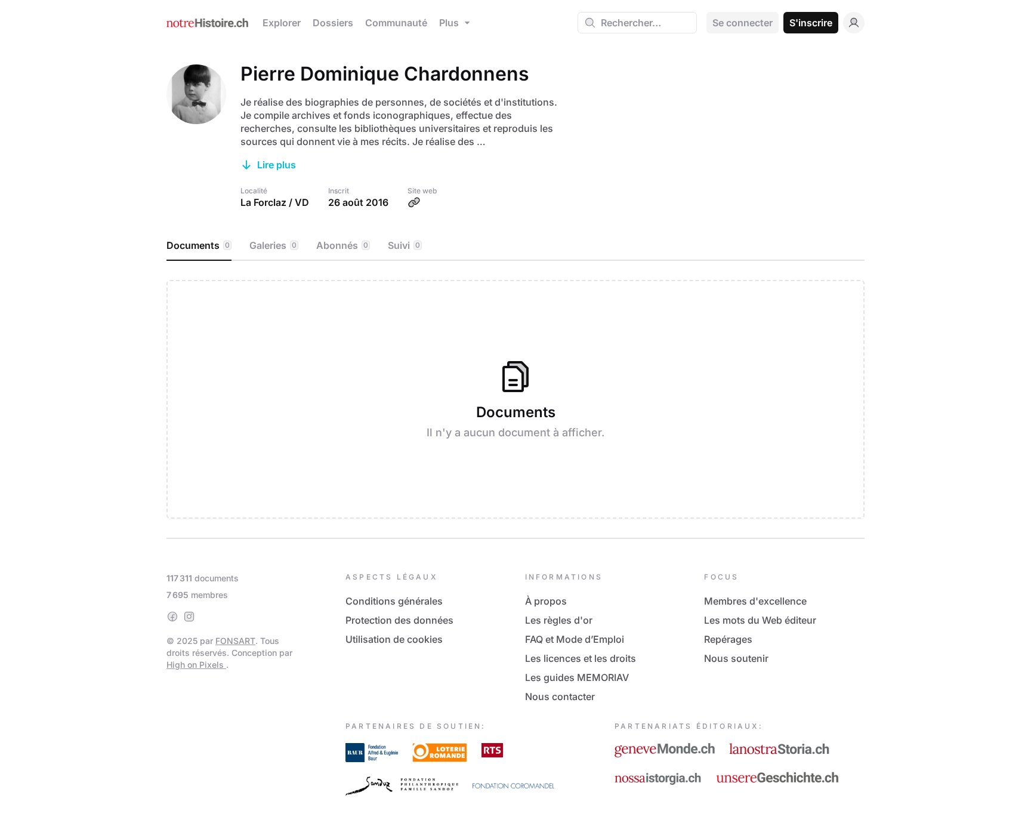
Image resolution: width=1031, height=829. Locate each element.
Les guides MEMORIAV (577, 677)
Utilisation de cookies (394, 639)
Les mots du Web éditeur (760, 620)
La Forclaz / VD (274, 202)
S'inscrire (810, 23)
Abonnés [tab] (342, 245)
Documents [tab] (198, 245)
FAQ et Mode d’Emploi (574, 639)
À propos (546, 601)
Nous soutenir (736, 658)
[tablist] (515, 246)
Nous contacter (560, 696)
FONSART (235, 641)
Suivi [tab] (404, 245)
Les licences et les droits (580, 658)
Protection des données (399, 620)
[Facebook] (172, 616)
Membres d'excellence (755, 601)
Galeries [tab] (273, 245)
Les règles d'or (558, 620)
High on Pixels (196, 664)
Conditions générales (394, 601)
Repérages (728, 639)
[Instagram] (189, 616)
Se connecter (742, 23)
